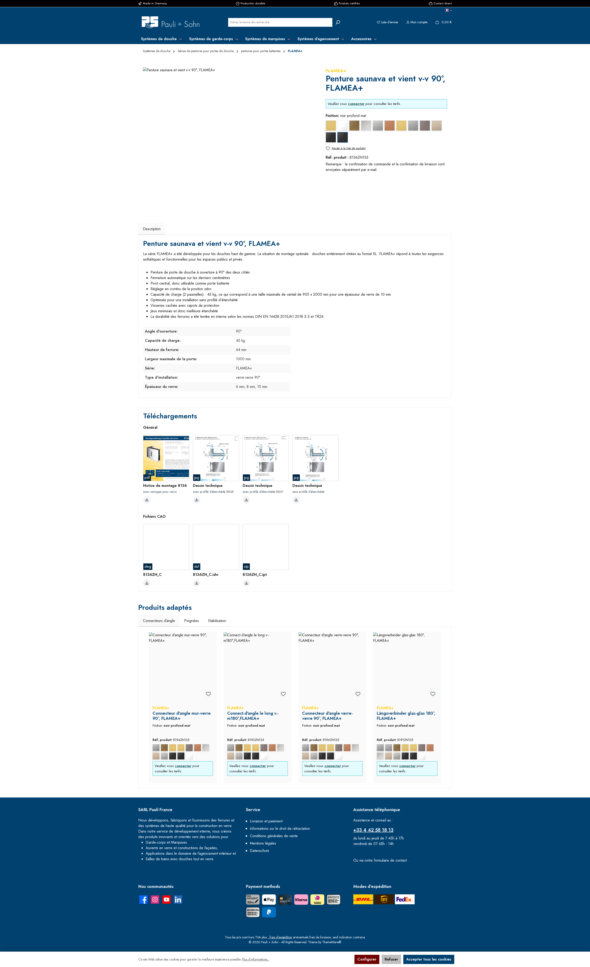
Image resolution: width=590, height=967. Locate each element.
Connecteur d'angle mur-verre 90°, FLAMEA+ (182, 716)
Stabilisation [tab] (217, 620)
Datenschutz (259, 850)
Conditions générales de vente (274, 836)
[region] (229, 136)
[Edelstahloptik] (156, 747)
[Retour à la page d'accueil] (170, 22)
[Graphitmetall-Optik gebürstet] (189, 747)
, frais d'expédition (280, 937)
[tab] (151, 229)
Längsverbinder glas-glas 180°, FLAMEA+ (406, 716)
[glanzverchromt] (205, 747)
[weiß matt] (189, 756)
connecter (356, 103)
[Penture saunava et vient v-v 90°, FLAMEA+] (229, 136)
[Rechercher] (337, 22)
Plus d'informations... (255, 959)
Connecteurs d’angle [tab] (159, 620)
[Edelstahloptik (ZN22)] (388, 747)
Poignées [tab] (191, 620)
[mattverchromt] (164, 756)
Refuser (391, 959)
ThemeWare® (331, 942)
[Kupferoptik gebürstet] (197, 747)
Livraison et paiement (266, 821)
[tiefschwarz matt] (180, 756)
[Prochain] (443, 707)
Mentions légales (263, 843)
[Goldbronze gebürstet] (164, 747)
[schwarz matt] (172, 756)
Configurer (366, 959)
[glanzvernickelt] (156, 756)
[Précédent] (146, 707)
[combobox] (280, 22)
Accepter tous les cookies (428, 959)
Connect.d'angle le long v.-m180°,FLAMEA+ (253, 716)
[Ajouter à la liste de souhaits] (208, 694)
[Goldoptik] (172, 747)
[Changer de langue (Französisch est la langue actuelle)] (448, 11)
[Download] (146, 499)
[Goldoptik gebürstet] (180, 747)
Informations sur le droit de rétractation (280, 828)
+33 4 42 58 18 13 (373, 830)
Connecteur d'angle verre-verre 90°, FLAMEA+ (327, 716)
